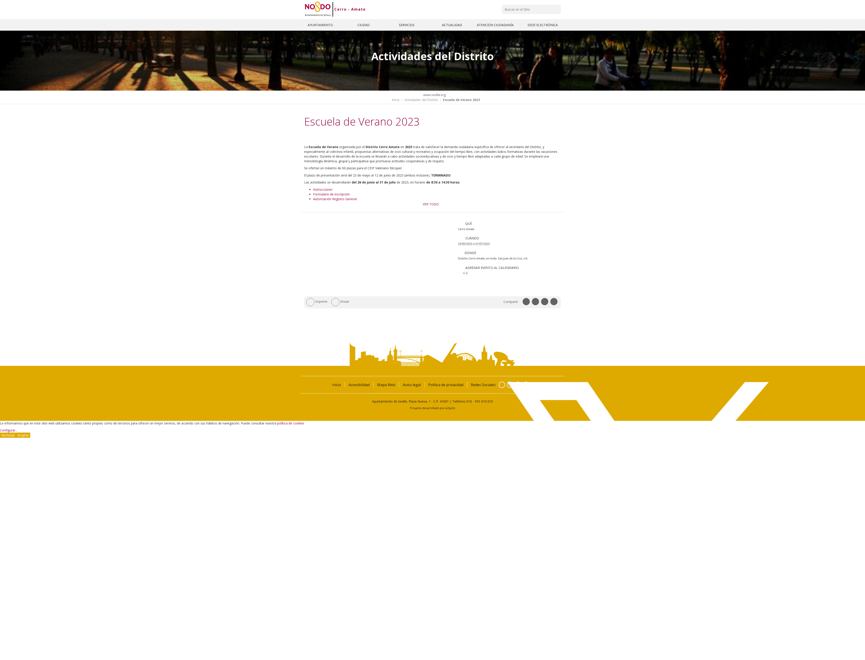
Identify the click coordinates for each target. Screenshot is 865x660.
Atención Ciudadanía (495, 25)
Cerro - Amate (350, 9)
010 (469, 401)
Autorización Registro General (335, 199)
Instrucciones (322, 189)
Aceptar (23, 435)
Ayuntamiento (321, 25)
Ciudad (364, 25)
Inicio (395, 100)
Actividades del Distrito (421, 100)
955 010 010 (484, 401)
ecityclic (450, 408)
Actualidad (452, 25)
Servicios (407, 25)
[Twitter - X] (510, 385)
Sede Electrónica (543, 25)
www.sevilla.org (434, 95)
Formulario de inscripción (331, 194)
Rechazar (8, 435)
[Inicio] (317, 9)
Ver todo (431, 204)
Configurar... (8, 430)
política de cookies (290, 423)
